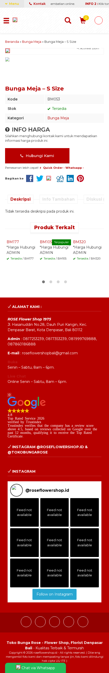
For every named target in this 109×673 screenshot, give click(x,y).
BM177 (13, 242)
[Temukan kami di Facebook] (26, 626)
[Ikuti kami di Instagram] (41, 626)
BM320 (79, 242)
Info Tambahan (58, 199)
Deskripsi (20, 199)
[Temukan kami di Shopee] (69, 626)
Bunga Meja (58, 118)
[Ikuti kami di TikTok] (55, 626)
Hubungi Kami (39, 155)
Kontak (39, 4)
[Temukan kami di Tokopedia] (83, 626)
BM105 (46, 242)
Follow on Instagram (55, 594)
